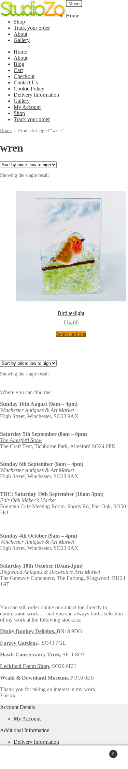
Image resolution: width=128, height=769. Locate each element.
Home (72, 15)
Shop (19, 22)
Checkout (24, 76)
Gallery (22, 40)
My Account (27, 107)
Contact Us (26, 82)
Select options (71, 334)
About (20, 34)
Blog (19, 64)
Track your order (32, 28)
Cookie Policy (29, 88)
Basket (102, 751)
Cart (18, 70)
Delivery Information (36, 95)
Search (71, 757)
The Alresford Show (21, 440)
